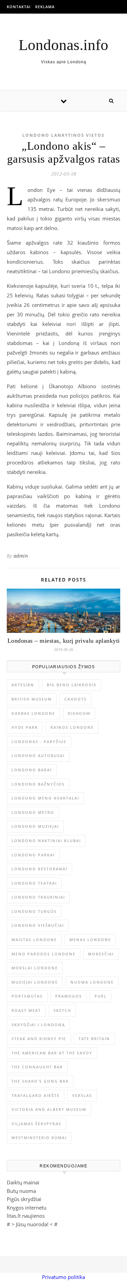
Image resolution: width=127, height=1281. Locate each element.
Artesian (23, 684)
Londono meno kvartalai (45, 798)
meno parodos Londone (44, 953)
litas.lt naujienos (26, 1215)
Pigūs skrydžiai (24, 1199)
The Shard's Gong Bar (40, 1081)
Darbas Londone (33, 713)
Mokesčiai (101, 953)
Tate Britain (94, 1038)
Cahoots (75, 699)
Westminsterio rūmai (39, 1137)
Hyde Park (25, 727)
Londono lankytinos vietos (63, 135)
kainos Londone (72, 727)
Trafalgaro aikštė (36, 1095)
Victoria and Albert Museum (49, 1109)
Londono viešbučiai (38, 925)
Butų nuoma (21, 1190)
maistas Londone (34, 939)
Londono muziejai (35, 826)
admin (21, 556)
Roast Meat (26, 1010)
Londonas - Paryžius (39, 741)
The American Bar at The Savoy (52, 1052)
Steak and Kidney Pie (39, 1038)
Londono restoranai (39, 868)
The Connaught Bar (37, 1066)
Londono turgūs (34, 911)
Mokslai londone (35, 967)
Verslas (82, 1095)
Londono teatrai (34, 883)
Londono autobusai (38, 755)
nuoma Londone (92, 982)
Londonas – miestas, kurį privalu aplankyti (63, 640)
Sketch (62, 1010)
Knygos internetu (26, 1207)
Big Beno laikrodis (72, 684)
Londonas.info (63, 45)
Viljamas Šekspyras (36, 1123)
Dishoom (79, 713)
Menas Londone (90, 939)
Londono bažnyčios (38, 784)
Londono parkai (33, 854)
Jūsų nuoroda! (32, 1224)
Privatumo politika (63, 1277)
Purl (100, 996)
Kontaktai (18, 6)
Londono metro (33, 812)
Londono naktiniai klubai (46, 840)
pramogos (68, 996)
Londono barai (32, 769)
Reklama (45, 6)
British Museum (32, 699)
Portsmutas (27, 996)
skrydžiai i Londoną (38, 1024)
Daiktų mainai (23, 1182)
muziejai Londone (35, 982)
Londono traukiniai (38, 897)
